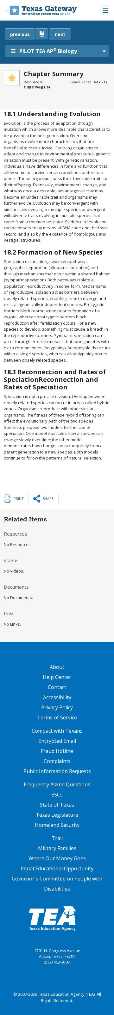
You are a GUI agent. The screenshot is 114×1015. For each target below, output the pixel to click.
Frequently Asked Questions (57, 784)
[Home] (40, 10)
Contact (57, 687)
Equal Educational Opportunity (57, 868)
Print (19, 498)
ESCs (57, 794)
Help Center (57, 677)
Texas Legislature (57, 814)
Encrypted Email (57, 740)
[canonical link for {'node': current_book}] (41, 33)
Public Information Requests (57, 771)
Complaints (57, 761)
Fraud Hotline (57, 751)
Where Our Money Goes (57, 858)
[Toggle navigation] (105, 10)
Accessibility (57, 697)
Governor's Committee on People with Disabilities (57, 883)
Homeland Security (57, 824)
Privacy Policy (57, 707)
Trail (57, 838)
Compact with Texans (57, 730)
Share (48, 498)
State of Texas (57, 804)
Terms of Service (57, 717)
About (57, 667)
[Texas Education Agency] (52, 918)
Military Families (57, 848)
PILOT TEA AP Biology (48, 51)
